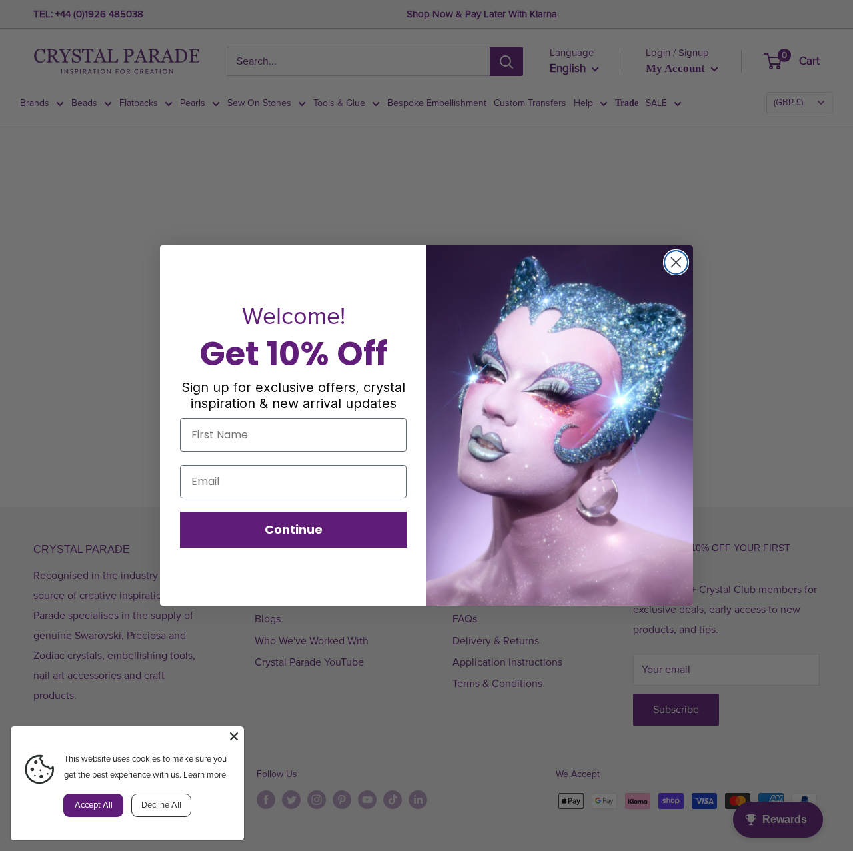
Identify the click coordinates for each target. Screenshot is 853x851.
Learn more (204, 775)
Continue (294, 529)
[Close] (234, 736)
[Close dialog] (676, 262)
